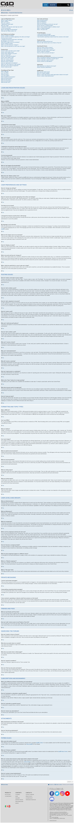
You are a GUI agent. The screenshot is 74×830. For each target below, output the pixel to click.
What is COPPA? (4, 21)
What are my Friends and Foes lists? (45, 41)
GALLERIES (17, 798)
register (52, 5)
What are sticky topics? (6, 79)
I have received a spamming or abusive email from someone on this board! (52, 36)
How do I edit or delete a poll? (7, 57)
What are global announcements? (8, 76)
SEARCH (17, 803)
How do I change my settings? (7, 35)
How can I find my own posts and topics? (45, 52)
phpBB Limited (39, 742)
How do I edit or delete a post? (7, 52)
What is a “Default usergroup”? (43, 28)
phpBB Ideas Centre (62, 751)
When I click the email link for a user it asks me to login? (13, 46)
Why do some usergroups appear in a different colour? (48, 26)
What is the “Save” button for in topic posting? (10, 64)
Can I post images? (5, 75)
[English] (9, 806)
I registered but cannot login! (7, 24)
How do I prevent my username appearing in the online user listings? (15, 36)
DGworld (54, 820)
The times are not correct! (6, 38)
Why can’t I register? (5, 22)
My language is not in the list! (7, 40)
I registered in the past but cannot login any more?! (11, 26)
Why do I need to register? (6, 20)
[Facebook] (52, 793)
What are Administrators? (42, 20)
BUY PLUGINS (7, 794)
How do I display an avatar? (7, 43)
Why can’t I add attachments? (7, 60)
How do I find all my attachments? (44, 67)
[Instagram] (62, 793)
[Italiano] (6, 806)
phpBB (2, 229)
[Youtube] (67, 793)
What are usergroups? (41, 22)
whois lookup (27, 761)
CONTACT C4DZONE (30, 794)
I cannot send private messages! (44, 34)
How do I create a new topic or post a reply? (10, 50)
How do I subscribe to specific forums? (45, 60)
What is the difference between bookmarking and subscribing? (50, 57)
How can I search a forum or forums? (45, 47)
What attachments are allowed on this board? (46, 66)
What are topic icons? (5, 82)
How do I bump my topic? (6, 66)
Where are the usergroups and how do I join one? (47, 24)
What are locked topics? (6, 81)
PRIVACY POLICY (29, 796)
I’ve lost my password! (6, 28)
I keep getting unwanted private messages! (46, 35)
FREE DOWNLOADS (19, 801)
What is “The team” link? (42, 29)
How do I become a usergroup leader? (45, 25)
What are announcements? (6, 78)
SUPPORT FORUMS (19, 799)
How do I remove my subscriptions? (44, 61)
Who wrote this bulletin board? (43, 72)
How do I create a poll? (6, 54)
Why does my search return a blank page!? (46, 50)
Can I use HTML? (5, 72)
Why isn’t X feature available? (43, 73)
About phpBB (29, 744)
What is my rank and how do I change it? (9, 44)
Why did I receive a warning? (7, 61)
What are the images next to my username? (10, 42)
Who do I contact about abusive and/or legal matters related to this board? (52, 74)
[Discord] (52, 799)
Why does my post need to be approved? (9, 65)
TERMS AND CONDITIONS (31, 799)
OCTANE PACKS (8, 796)
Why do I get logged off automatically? (9, 29)
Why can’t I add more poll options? (8, 56)
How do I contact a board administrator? (45, 75)
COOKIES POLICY (29, 798)
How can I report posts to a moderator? (9, 63)
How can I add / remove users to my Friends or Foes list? (49, 42)
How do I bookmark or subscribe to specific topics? (48, 58)
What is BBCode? (5, 71)
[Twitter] (57, 793)
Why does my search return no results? (45, 48)
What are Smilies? (5, 74)
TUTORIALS (17, 794)
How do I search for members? (43, 51)
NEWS (16, 796)
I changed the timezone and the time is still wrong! (11, 39)
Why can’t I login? (5, 25)
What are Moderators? (41, 21)
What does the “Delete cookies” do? (8, 30)
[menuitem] (8, 10)
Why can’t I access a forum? (7, 58)
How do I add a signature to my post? (9, 53)
